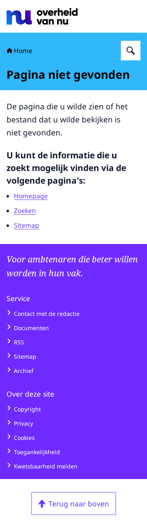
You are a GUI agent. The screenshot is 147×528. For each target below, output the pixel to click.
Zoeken (25, 210)
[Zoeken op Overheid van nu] (130, 50)
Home (23, 50)
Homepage (31, 195)
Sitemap (26, 225)
